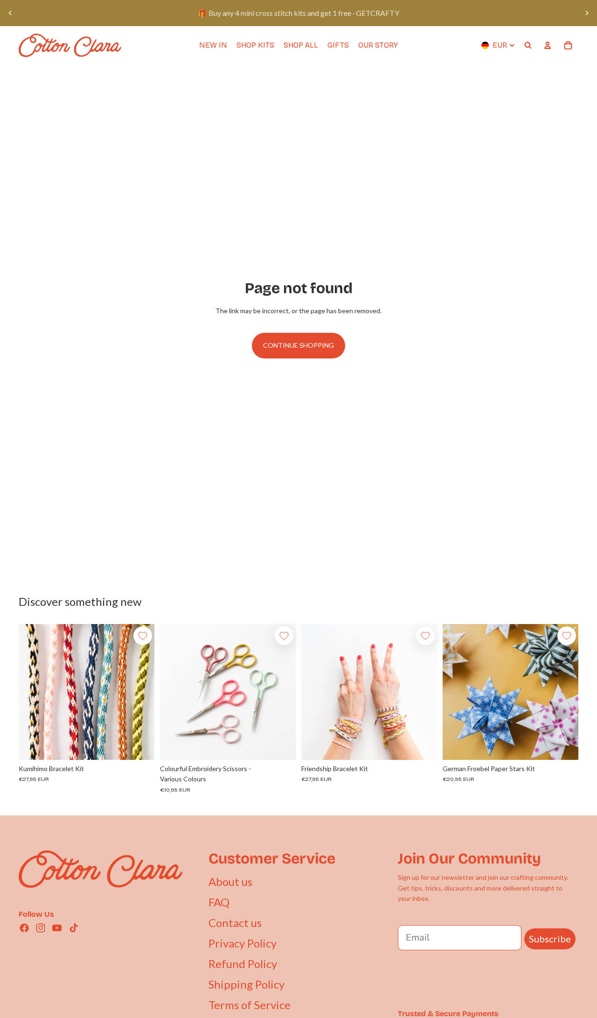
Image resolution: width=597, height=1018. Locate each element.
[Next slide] (586, 13)
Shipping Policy (246, 984)
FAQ (218, 902)
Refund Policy (242, 963)
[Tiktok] (73, 928)
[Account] (547, 45)
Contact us (235, 922)
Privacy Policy (242, 943)
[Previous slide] (10, 13)
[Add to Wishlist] (142, 635)
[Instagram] (40, 928)
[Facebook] (24, 928)
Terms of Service (249, 1004)
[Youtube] (56, 928)
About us (230, 881)
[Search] (528, 45)
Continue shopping (298, 345)
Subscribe (550, 938)
